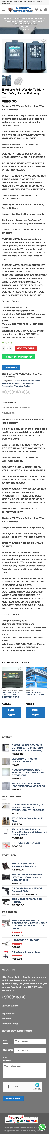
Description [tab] (9, 402)
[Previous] (6, 56)
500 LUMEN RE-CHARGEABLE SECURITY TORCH (11, 694)
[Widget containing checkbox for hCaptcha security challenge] (22, 1087)
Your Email (8, 1050)
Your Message (7, 1058)
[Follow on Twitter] (14, 997)
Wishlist (6, 1018)
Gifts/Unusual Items (30, 381)
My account (8, 1013)
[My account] (41, 9)
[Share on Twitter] (14, 392)
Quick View (11, 712)
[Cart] (45, 9)
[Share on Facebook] (9, 392)
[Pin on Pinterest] (23, 392)
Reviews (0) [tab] (8, 413)
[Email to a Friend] (18, 392)
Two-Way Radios (16, 21)
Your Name (5, 1042)
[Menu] (3, 9)
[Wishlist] (36, 9)
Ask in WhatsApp (19, 357)
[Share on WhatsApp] (4, 392)
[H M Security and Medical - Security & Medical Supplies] (20, 9)
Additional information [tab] (16, 408)
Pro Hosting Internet (34, 1130)
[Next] (43, 56)
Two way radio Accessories (28, 22)
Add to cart (25, 348)
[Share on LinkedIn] (28, 392)
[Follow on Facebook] (4, 997)
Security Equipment (28, 18)
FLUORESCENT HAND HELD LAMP (35, 693)
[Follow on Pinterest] (23, 997)
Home (7, 18)
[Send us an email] (18, 997)
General (16, 381)
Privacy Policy (10, 1023)
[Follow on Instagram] (9, 997)
